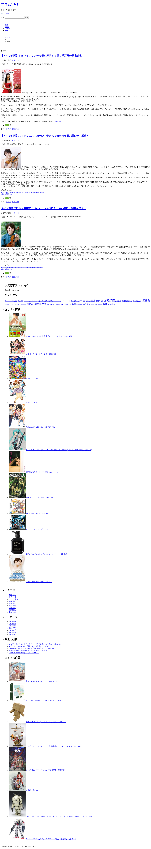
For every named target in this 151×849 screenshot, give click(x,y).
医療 (93, 300)
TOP (6, 25)
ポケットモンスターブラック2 (37, 529)
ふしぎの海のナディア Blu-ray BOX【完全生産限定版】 (46, 770)
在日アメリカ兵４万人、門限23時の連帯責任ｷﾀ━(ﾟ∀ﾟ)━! (30, 646)
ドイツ (8, 129)
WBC (10, 301)
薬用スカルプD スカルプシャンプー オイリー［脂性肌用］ (47, 554)
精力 (77, 304)
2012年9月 (12, 624)
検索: (3, 17)
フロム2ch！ (10, 4)
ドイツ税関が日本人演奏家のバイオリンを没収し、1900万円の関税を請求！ (43, 208)
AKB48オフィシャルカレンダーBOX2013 (41, 354)
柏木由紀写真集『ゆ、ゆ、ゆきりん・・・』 (42, 472)
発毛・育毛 (59, 304)
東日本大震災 (33, 304)
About (7, 27)
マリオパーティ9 (32, 378)
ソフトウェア (42, 301)
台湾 (102, 301)
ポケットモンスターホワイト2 (37, 513)
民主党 (42, 304)
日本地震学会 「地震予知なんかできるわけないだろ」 (29, 650)
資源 (96, 304)
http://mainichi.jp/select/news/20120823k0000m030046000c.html (22, 267)
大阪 (120, 301)
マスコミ (66, 300)
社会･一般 (15, 60)
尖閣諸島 (145, 300)
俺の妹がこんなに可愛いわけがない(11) (40, 427)
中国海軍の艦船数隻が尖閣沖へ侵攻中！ (24, 653)
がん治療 (14, 301)
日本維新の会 (18, 304)
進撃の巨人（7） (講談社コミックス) (39, 497)
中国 (82, 300)
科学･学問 (12, 601)
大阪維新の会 (127, 301)
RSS (6, 30)
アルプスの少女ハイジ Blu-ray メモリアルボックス (44, 700)
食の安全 (111, 304)
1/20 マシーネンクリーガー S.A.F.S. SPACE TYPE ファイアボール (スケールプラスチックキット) (61, 817)
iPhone (7, 301)
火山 (54, 304)
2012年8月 (12, 626)
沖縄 (48, 304)
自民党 (86, 304)
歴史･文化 (12, 608)
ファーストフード (56, 301)
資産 (99, 304)
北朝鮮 (89, 301)
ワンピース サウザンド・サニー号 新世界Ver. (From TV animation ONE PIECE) (54, 746)
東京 (25, 304)
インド (35, 301)
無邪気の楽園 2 (31, 402)
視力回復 (92, 304)
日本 (11, 304)
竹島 (74, 304)
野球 (101, 304)
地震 (117, 301)
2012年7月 (12, 628)
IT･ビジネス (13, 599)
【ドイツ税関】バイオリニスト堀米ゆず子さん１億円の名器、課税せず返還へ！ (46, 135)
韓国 (105, 304)
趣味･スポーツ (14, 612)
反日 (98, 300)
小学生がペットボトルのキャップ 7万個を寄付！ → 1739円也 (31, 648)
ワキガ (78, 301)
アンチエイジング (28, 301)
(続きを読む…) (60, 121)
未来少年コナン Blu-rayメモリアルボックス (41, 681)
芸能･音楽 (12, 606)
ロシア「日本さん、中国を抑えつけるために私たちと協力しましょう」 (35, 644)
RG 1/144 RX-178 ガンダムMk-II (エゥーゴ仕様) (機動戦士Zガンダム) (51, 839)
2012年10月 (13, 621)
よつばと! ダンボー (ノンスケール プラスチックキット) (46, 722)
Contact (7, 29)
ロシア (73, 301)
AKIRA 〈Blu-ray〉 (33, 790)
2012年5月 (12, 632)
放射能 (7, 304)
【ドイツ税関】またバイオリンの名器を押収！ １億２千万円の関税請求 (41, 55)
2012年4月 (12, 634)
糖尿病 (80, 304)
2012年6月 (12, 630)
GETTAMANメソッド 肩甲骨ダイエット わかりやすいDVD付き (49, 336)
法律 (51, 304)
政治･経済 (12, 595)
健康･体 (12, 603)
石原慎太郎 (67, 304)
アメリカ (20, 301)
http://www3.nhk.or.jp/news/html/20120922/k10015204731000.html (23, 192)
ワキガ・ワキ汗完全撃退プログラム (39, 582)
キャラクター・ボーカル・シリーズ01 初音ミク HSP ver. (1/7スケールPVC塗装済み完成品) (59, 450)
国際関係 (15, 129)
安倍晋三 (136, 301)
